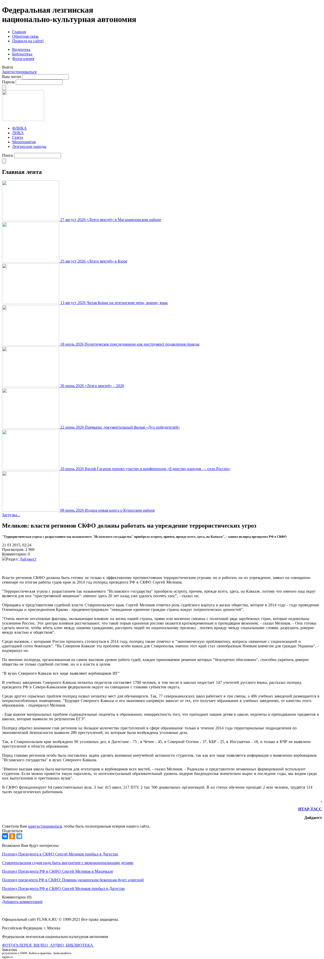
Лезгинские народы (29, 146)
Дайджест (27, 559)
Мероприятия (24, 142)
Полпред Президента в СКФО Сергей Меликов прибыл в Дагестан (60, 854)
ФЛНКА (19, 128)
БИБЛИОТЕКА (80, 945)
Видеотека (21, 49)
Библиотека (22, 54)
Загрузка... (11, 515)
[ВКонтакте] (5, 836)
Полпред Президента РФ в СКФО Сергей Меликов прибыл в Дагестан (63, 888)
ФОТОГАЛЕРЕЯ (17, 945)
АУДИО (57, 945)
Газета (17, 137)
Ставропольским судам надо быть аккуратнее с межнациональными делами (67, 863)
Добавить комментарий (22, 902)
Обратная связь (25, 36)
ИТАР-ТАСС (310, 809)
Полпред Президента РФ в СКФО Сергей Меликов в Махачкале (57, 871)
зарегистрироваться (45, 826)
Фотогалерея (23, 58)
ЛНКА (18, 133)
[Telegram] (19, 836)
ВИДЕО (41, 945)
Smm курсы (9, 949)
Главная (19, 32)
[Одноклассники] (12, 836)
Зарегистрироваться (19, 72)
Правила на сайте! (28, 41)
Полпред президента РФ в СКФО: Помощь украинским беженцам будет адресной (73, 880)
